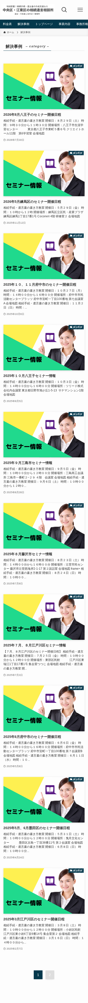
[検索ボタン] (64, 10)
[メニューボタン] (80, 10)
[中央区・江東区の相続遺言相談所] (28, 10)
